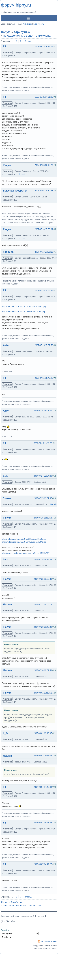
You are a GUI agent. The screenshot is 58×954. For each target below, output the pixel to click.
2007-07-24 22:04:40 (43, 476)
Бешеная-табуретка (15, 190)
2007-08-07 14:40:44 (43, 787)
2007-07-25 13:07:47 (43, 498)
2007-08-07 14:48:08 (43, 822)
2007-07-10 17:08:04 (44, 229)
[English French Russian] (6, 937)
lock (5, 559)
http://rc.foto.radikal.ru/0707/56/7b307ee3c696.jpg (24, 539)
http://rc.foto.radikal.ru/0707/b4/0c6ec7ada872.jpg (24, 542)
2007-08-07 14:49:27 (43, 864)
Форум (5, 32)
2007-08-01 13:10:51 (43, 693)
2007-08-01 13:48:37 (43, 733)
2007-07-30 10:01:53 (43, 670)
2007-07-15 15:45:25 (44, 378)
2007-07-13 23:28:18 (44, 252)
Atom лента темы (49, 941)
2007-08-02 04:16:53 (43, 756)
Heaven (7, 604)
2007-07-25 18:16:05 (43, 559)
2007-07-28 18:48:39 (43, 627)
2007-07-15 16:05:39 (43, 411)
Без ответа (38, 24)
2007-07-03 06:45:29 (44, 165)
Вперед (28, 41)
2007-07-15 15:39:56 (44, 345)
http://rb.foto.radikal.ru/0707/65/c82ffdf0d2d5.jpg (23, 311)
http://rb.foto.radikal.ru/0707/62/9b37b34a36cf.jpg (24, 306)
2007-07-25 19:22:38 (43, 579)
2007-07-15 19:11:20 (43, 443)
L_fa (5, 733)
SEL (5, 476)
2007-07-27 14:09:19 (43, 604)
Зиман (7, 498)
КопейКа (8, 252)
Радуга (7, 165)
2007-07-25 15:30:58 (43, 518)
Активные (27, 24)
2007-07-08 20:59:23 (44, 190)
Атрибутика (22, 32)
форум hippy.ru (16, 5)
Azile (6, 345)
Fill (4, 46)
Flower (7, 517)
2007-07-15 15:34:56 (44, 290)
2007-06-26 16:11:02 (44, 97)
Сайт (23, 174)
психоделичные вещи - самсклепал (27, 35)
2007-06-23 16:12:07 (44, 46)
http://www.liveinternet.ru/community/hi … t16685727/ (25, 553)
